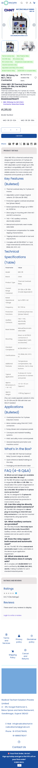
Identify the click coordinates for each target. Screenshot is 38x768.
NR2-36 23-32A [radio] (9, 120)
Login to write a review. (13, 615)
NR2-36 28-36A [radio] (27, 120)
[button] (25, 3)
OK (19, 765)
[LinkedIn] (13, 144)
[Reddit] (32, 144)
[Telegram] (24, 144)
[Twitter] (17, 144)
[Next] (34, 25)
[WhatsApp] (21, 144)
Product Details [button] (11, 150)
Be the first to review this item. (26, 78)
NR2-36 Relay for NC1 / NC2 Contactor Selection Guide (13, 103)
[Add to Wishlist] (35, 77)
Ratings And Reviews (13, 580)
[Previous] (4, 25)
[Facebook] (10, 144)
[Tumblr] (35, 144)
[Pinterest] (28, 144)
